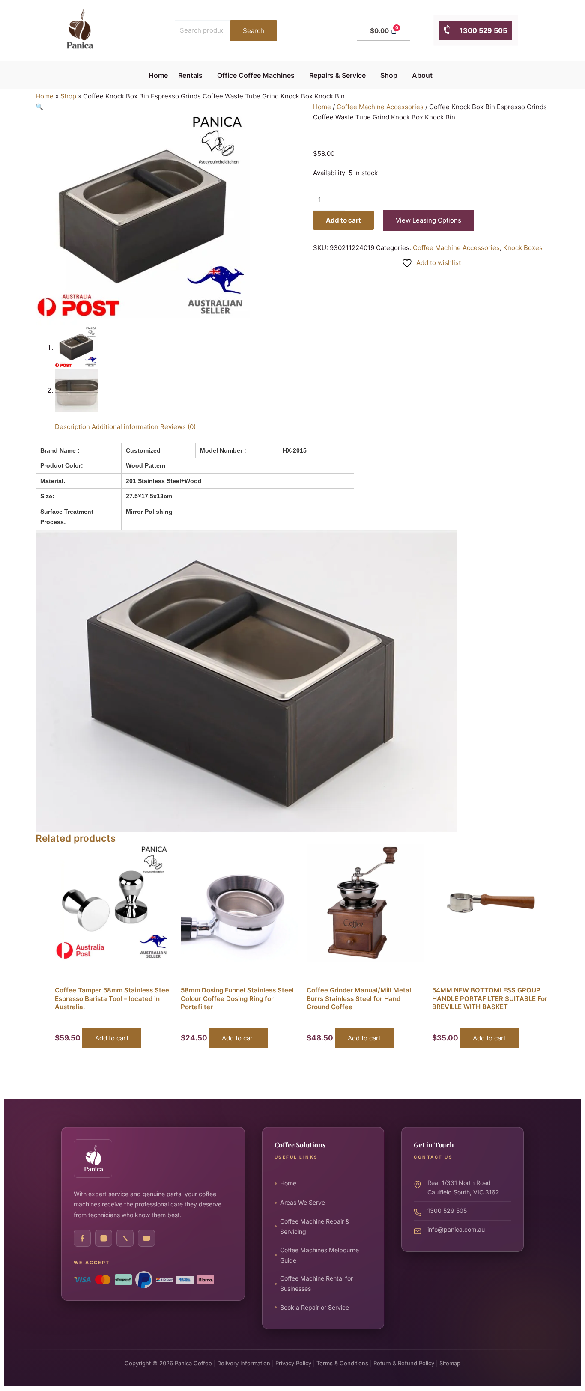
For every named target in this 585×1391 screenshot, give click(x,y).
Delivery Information (243, 1363)
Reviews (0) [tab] (178, 427)
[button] (192, 75)
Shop (388, 75)
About (422, 75)
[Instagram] (103, 1238)
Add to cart (343, 220)
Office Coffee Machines (256, 75)
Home (158, 75)
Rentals (190, 75)
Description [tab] (72, 427)
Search (253, 31)
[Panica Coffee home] (93, 1158)
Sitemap (449, 1363)
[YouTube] (146, 1238)
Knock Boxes (523, 248)
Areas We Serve (302, 1202)
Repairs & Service (337, 75)
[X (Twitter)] (125, 1238)
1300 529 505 (479, 30)
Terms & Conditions (342, 1363)
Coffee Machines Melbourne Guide (319, 1254)
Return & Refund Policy (403, 1363)
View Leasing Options (428, 220)
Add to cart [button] (111, 1038)
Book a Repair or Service (314, 1307)
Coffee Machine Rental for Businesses (316, 1283)
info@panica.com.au (456, 1229)
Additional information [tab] (125, 427)
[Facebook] (82, 1238)
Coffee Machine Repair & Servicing (314, 1226)
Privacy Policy (293, 1363)
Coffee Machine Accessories (380, 107)
